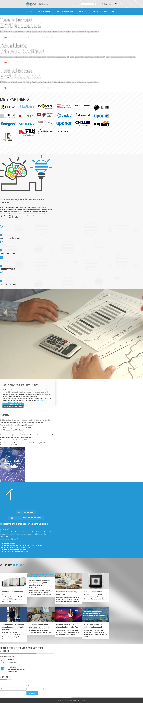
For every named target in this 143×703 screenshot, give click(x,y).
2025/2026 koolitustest (38, 625)
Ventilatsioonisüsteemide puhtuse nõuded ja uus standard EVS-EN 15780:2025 (39, 583)
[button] (106, 4)
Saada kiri (32, 693)
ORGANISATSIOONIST (42, 11)
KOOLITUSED (82, 11)
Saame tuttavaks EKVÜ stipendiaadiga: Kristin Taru (67, 626)
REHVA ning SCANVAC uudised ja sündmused (93, 626)
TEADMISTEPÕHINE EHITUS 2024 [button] (16, 402)
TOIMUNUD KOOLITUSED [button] (14, 406)
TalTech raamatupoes (30, 440)
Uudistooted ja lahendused (12, 592)
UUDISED (57, 11)
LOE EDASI (46, 37)
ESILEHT (30, 11)
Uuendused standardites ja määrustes (67, 593)
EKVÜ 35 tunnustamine (93, 592)
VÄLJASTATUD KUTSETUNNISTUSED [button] (27, 518)
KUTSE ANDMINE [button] (27, 512)
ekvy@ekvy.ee (41, 400)
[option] (8, 106)
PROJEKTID (104, 11)
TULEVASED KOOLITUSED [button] (14, 404)
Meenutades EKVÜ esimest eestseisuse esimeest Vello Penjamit (13, 627)
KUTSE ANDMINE (67, 11)
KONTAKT (114, 11)
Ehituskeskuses (17, 440)
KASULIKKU (94, 11)
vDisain (83, 700)
